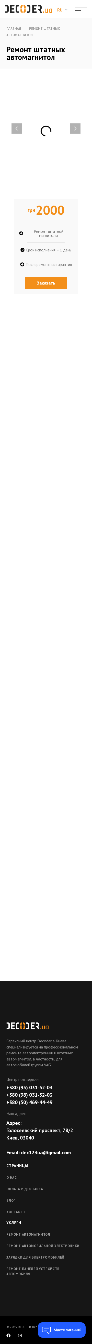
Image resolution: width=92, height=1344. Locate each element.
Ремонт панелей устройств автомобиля (33, 1271)
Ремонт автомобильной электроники (42, 1246)
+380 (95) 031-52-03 (29, 1087)
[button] (17, 128)
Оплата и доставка (24, 1189)
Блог (11, 1200)
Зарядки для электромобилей (35, 1257)
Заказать (46, 283)
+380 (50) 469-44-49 (29, 1102)
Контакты (15, 1212)
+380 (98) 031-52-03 (29, 1095)
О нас (11, 1177)
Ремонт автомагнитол (28, 1234)
